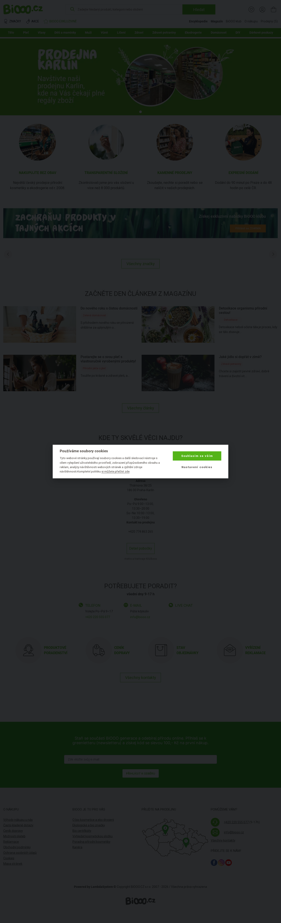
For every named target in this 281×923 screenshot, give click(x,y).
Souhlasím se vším (197, 456)
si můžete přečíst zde (115, 471)
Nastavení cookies (197, 467)
